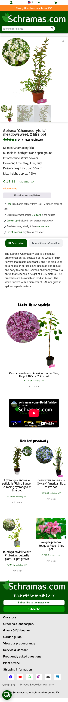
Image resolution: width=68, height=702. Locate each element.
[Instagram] (39, 677)
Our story (9, 617)
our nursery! (43, 226)
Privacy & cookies (31, 684)
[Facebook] (11, 677)
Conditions (8, 684)
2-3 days (36, 214)
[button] (61, 29)
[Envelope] (48, 677)
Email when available (27, 195)
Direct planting (14, 232)
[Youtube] (20, 677)
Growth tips (13, 220)
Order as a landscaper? (18, 624)
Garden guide (12, 637)
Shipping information (17, 669)
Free (9, 204)
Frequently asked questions (22, 656)
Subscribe (34, 609)
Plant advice (11, 663)
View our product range (19, 643)
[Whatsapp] (29, 677)
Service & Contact (15, 650)
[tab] (16, 243)
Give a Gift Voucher (16, 630)
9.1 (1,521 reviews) (30, 139)
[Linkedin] (57, 677)
